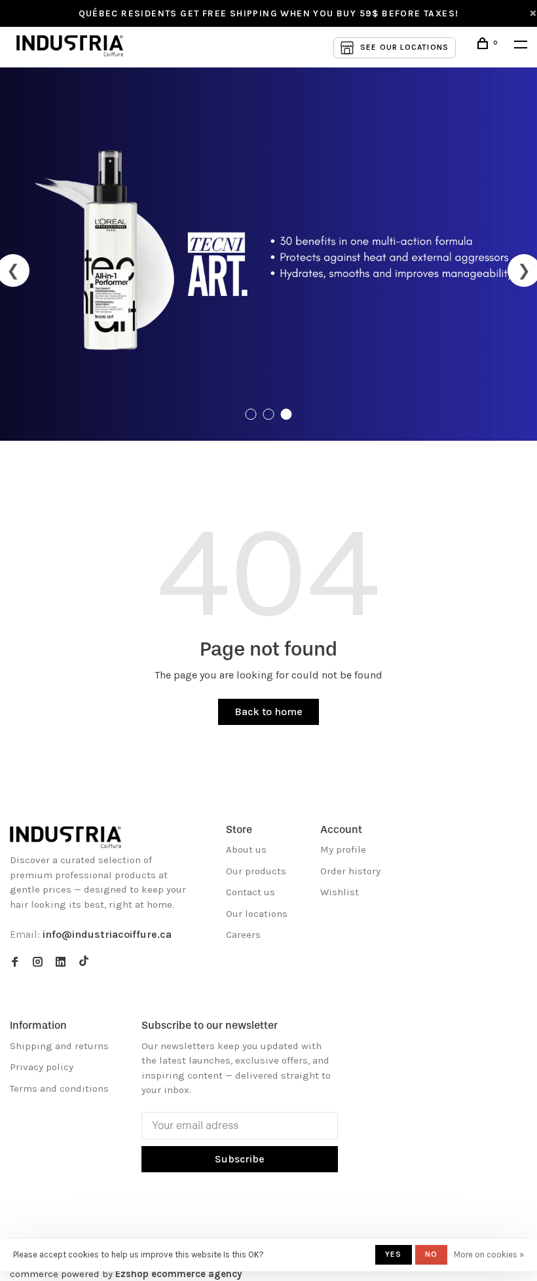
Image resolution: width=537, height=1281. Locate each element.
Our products (256, 871)
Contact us (250, 892)
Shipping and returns (59, 1046)
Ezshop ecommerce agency (178, 1274)
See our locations (404, 47)
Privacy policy (41, 1067)
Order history (350, 871)
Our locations (256, 913)
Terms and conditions (59, 1088)
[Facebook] (15, 963)
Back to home (268, 711)
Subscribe (240, 1159)
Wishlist (339, 892)
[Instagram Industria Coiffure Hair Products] (38, 963)
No (431, 1254)
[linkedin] (60, 963)
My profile (343, 849)
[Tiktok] (84, 963)
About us (246, 849)
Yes (393, 1254)
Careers (243, 934)
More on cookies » (489, 1254)
